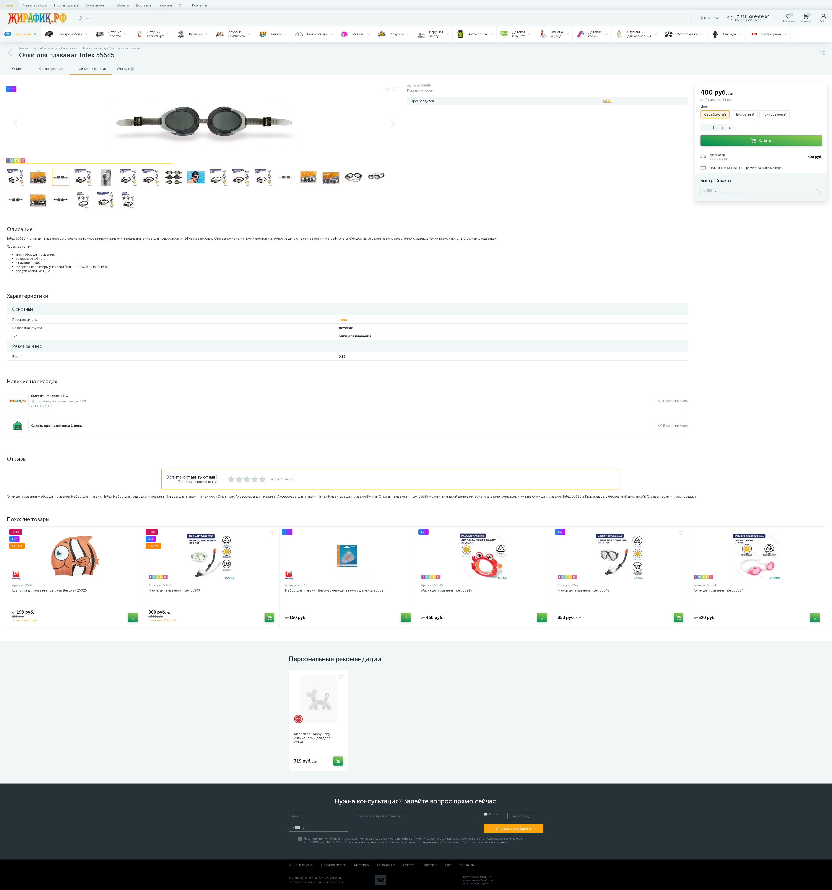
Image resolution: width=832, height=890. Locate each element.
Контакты (199, 5)
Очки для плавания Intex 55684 (718, 590)
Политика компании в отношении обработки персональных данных (478, 880)
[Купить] (133, 617)
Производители (66, 5)
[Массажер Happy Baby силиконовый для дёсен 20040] (318, 699)
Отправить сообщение (513, 828)
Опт (182, 5)
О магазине (95, 5)
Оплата (123, 5)
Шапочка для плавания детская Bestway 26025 (49, 590)
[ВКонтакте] (380, 880)
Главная (9, 5)
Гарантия (165, 5)
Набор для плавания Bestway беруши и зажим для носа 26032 (334, 590)
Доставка (143, 5)
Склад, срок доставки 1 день (56, 426)
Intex (607, 101)
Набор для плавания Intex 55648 (583, 590)
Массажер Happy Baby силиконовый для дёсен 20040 (313, 738)
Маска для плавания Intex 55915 (446, 590)
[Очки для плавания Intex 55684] (757, 556)
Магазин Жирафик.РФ (49, 396)
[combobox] (709, 191)
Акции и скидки (34, 5)
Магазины (361, 865)
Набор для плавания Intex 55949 (174, 590)
